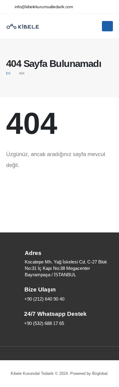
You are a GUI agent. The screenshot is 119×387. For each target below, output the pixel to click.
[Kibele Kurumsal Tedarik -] (23, 26)
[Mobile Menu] (107, 26)
